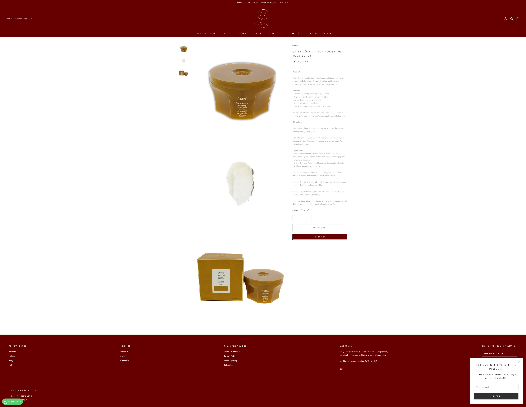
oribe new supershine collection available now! (263, 3)
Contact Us (124, 360)
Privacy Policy (230, 356)
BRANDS (313, 33)
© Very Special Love (21, 396)
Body (271, 33)
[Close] (519, 361)
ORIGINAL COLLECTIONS (205, 33)
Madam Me (124, 351)
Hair (282, 33)
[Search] (511, 18)
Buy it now (320, 237)
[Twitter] (304, 210)
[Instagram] (341, 369)
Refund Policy (229, 365)
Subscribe (496, 396)
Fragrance (297, 33)
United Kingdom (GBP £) (18, 19)
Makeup (259, 33)
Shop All (328, 33)
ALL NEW (228, 33)
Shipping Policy (230, 360)
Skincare (243, 33)
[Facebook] (301, 210)
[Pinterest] (308, 210)
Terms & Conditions (232, 351)
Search (123, 356)
